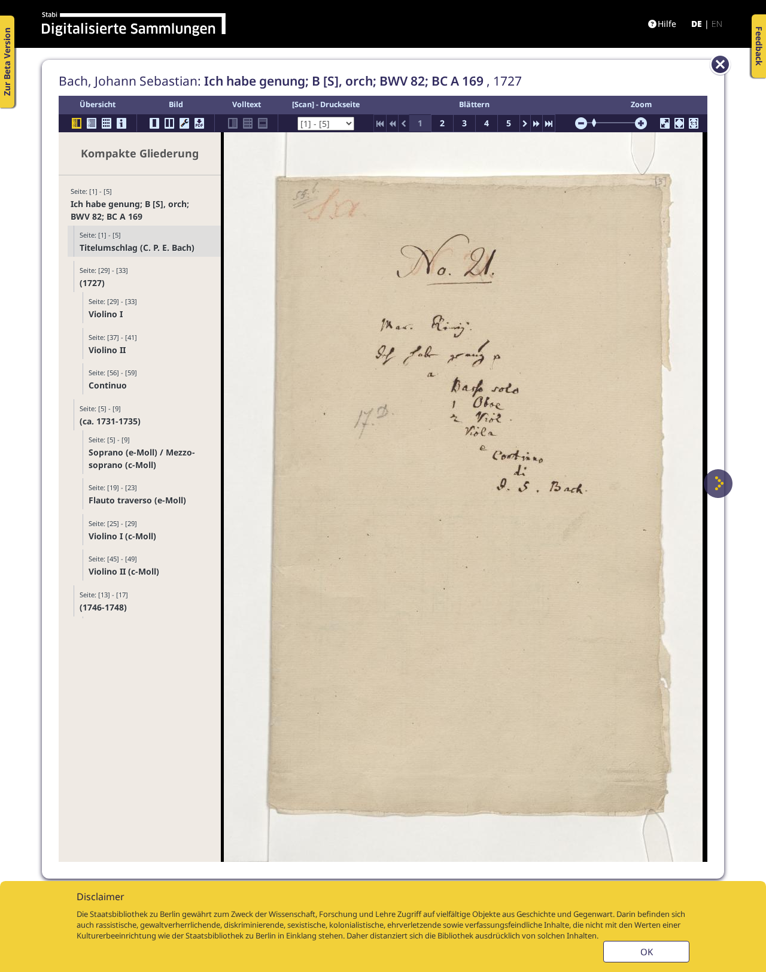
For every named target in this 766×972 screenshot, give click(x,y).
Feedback (759, 46)
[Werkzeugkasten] (184, 123)
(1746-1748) (103, 607)
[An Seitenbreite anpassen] (679, 123)
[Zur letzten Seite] (548, 123)
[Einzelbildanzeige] (154, 123)
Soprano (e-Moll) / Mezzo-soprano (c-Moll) (142, 458)
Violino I (106, 314)
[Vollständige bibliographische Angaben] (121, 123)
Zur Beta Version (7, 62)
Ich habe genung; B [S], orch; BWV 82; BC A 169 (130, 210)
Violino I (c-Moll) (122, 536)
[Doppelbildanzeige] (169, 123)
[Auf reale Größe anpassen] (693, 123)
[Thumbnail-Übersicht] (106, 123)
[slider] (598, 123)
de (696, 23)
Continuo (108, 385)
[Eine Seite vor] (718, 483)
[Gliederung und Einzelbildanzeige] (76, 123)
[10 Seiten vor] (536, 123)
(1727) (92, 282)
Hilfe (667, 23)
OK (646, 952)
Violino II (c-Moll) (124, 571)
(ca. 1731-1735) (110, 421)
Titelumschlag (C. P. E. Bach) (137, 247)
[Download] (199, 123)
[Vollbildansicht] (665, 123)
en (717, 23)
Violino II (107, 350)
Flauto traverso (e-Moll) (137, 500)
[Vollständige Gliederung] (91, 123)
